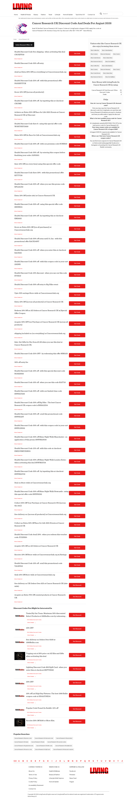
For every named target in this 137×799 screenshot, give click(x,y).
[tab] (24, 44)
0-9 (15, 761)
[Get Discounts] (19, 618)
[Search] (101, 14)
